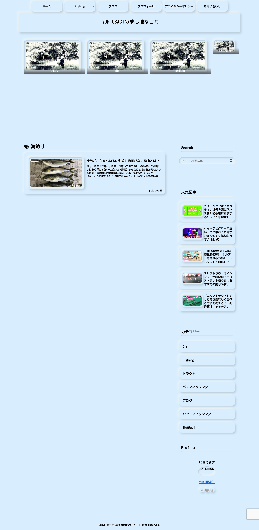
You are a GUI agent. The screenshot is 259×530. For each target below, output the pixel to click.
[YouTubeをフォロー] (212, 490)
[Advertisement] (129, 105)
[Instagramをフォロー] (207, 490)
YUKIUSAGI (207, 482)
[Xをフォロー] (201, 490)
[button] (231, 161)
